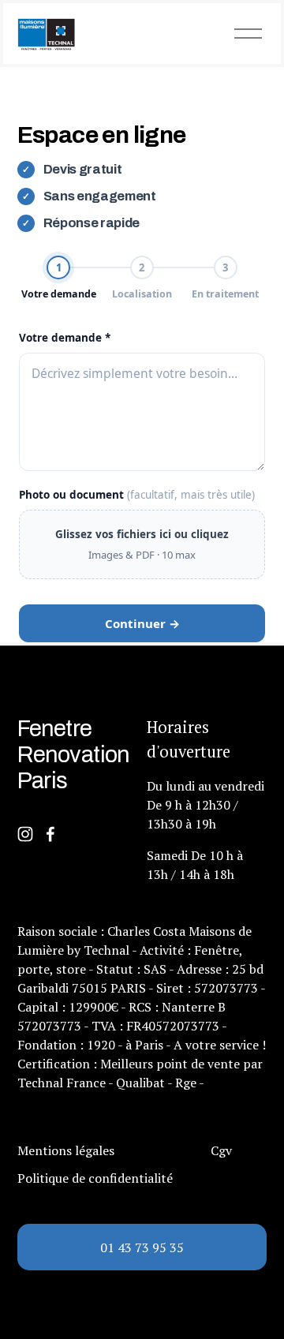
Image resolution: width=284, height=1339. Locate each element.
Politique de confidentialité (95, 1178)
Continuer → (142, 623)
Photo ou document (137, 495)
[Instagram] (25, 834)
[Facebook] (50, 834)
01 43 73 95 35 (142, 1247)
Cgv (221, 1150)
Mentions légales (65, 1150)
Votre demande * (64, 338)
